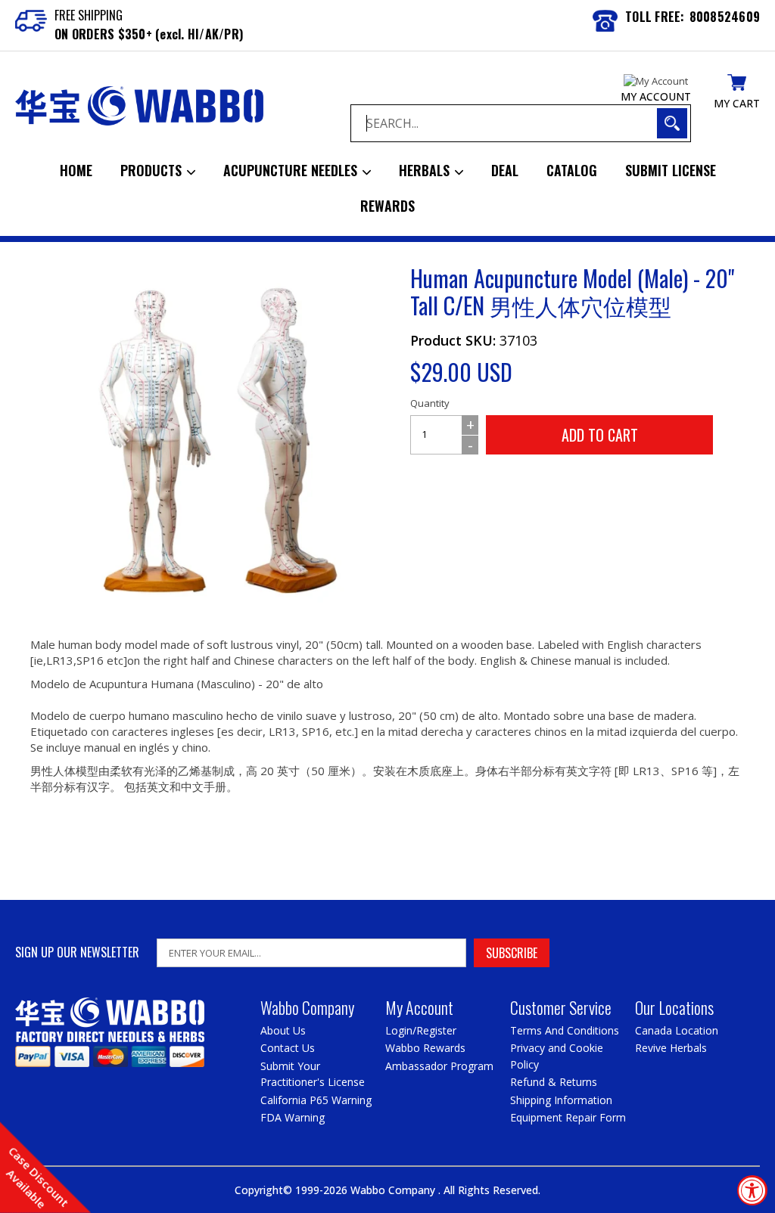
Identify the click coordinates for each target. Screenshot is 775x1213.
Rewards (387, 206)
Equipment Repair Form (568, 1117)
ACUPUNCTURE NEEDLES (292, 170)
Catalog (571, 170)
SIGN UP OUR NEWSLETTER (77, 952)
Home (76, 170)
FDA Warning (292, 1117)
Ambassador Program (439, 1066)
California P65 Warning (316, 1100)
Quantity (430, 403)
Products (152, 170)
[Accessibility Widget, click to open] (752, 1190)
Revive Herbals (671, 1048)
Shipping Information (561, 1100)
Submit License (670, 170)
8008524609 (725, 17)
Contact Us (287, 1048)
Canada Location (676, 1030)
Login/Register (420, 1030)
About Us (283, 1030)
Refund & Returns (553, 1082)
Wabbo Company (394, 1190)
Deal (504, 170)
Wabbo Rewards (425, 1048)
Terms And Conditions (564, 1030)
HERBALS (426, 170)
